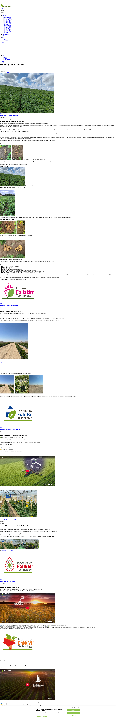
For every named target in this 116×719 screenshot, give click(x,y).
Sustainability (4, 42)
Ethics (5, 39)
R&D (3, 45)
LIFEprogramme (10, 550)
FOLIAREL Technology (7, 20)
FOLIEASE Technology (7, 23)
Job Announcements (7, 59)
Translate (8, 72)
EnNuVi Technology (7, 17)
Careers (5, 58)
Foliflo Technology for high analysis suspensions (10, 429)
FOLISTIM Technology (8, 19)
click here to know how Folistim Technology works (8, 321)
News (3, 52)
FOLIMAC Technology (7, 21)
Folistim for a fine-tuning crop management (9, 305)
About (3, 37)
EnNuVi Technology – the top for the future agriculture (12, 658)
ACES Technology (7, 24)
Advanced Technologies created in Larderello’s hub (11, 519)
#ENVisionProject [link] (24, 706)
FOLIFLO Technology (7, 18)
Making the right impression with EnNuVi (9, 115)
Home (3, 61)
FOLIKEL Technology (7, 22)
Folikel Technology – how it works (7, 581)
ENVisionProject (3, 550)
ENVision (3, 49)
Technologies (4, 15)
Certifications (6, 40)
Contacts (3, 55)
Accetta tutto (73, 710)
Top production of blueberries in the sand (9, 362)
